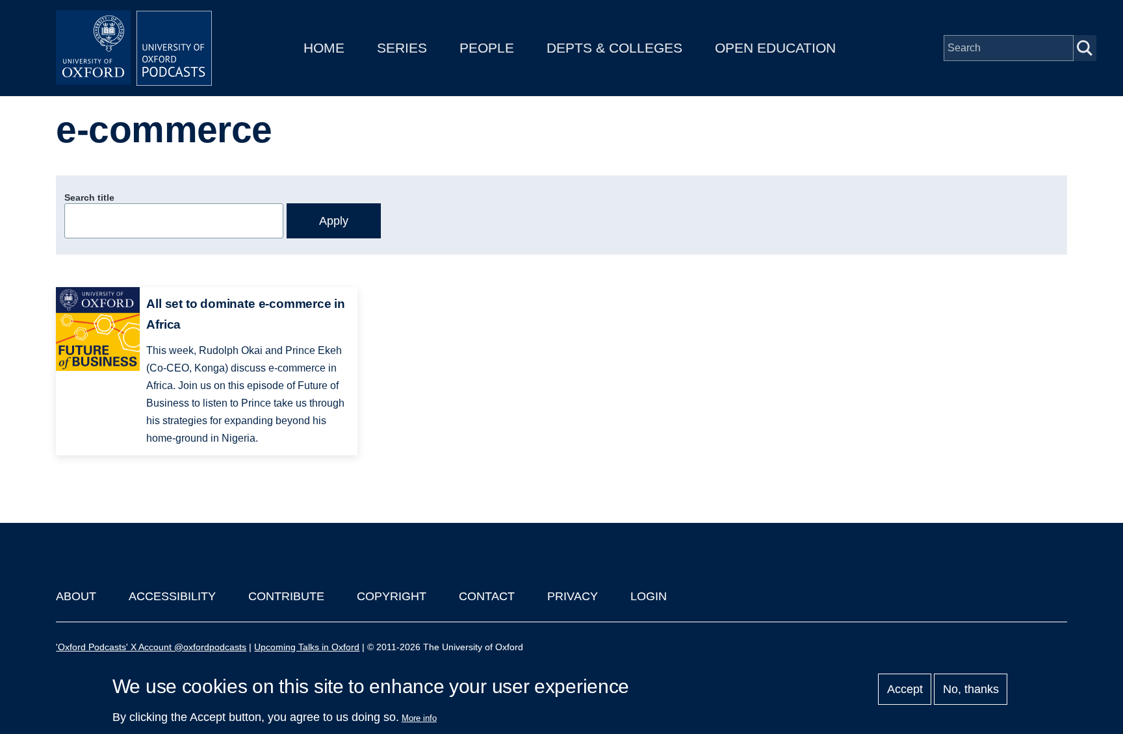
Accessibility (172, 596)
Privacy (572, 596)
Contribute (286, 596)
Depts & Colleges (614, 47)
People (486, 47)
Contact (487, 596)
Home (323, 47)
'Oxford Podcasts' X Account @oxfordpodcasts (151, 647)
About (76, 596)
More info (419, 718)
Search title (89, 197)
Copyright (391, 596)
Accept (905, 689)
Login (648, 596)
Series (402, 47)
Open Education (775, 47)
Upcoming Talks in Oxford (306, 647)
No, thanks (971, 689)
